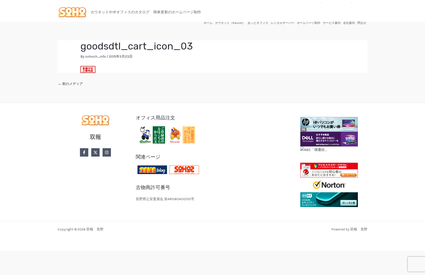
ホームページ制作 (308, 23)
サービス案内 (332, 23)
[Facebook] (84, 152)
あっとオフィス (258, 23)
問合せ (361, 23)
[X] (95, 152)
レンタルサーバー (282, 23)
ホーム (208, 23)
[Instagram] (107, 152)
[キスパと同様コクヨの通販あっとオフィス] (151, 134)
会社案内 (349, 23)
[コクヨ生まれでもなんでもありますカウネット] (181, 134)
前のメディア (70, 84)
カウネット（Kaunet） (230, 23)
